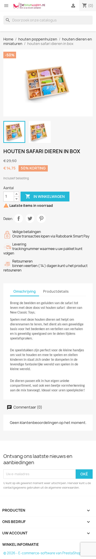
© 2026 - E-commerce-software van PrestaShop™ (43, 553)
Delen (18, 218)
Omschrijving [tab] (24, 291)
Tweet (29, 218)
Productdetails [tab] (56, 291)
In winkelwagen (45, 196)
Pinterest (41, 218)
